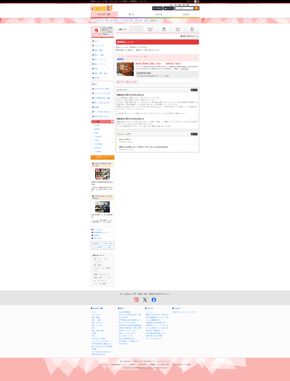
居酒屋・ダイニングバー (100, 274)
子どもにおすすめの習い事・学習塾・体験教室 (131, 315)
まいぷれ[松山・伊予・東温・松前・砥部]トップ (106, 20)
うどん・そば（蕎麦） (100, 284)
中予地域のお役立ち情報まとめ (129, 320)
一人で (108, 277)
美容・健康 (138, 20)
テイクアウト (97, 262)
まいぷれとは (97, 229)
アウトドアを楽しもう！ (154, 338)
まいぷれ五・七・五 (125, 336)
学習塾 (96, 107)
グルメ (96, 41)
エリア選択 (96, 122)
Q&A (192, 29)
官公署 (96, 78)
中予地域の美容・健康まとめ (103, 98)
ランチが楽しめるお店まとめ (103, 112)
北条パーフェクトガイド (127, 333)
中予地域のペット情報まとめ (128, 341)
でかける (158, 14)
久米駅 (96, 140)
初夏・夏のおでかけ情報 (154, 336)
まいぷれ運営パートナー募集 (102, 247)
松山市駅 (97, 125)
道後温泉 (97, 129)
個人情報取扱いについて (101, 232)
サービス (150, 29)
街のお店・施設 (104, 14)
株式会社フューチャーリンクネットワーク (157, 361)
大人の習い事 (123, 317)
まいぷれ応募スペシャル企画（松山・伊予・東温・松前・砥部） (158, 328)
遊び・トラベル (99, 64)
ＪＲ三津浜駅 (98, 144)
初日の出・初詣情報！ (153, 330)
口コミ (178, 29)
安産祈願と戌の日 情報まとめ (156, 322)
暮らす (131, 14)
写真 (164, 29)
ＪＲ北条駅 (97, 151)
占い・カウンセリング (100, 280)
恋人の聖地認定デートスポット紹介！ (158, 317)
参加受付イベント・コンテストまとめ (158, 325)
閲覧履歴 (159, 8)
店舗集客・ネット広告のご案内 (102, 243)
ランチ (95, 271)
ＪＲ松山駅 (97, 136)
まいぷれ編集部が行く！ (154, 320)
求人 (96, 84)
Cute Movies (123, 344)
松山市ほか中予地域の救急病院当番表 (131, 325)
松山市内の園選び (125, 312)
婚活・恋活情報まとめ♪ (126, 338)
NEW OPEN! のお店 (101, 116)
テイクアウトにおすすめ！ (103, 93)
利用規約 (96, 235)
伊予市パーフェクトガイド (128, 330)
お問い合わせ (97, 238)
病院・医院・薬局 (100, 73)
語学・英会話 (97, 265)
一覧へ (195, 89)
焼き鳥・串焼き (98, 277)
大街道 (96, 132)
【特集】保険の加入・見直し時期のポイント (131, 328)
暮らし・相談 (99, 55)
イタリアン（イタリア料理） (102, 268)
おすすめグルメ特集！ (102, 89)
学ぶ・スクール (99, 59)
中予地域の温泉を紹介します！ (156, 333)
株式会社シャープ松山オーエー (133, 361)
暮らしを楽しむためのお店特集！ (103, 346)
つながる (185, 14)
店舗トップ (122, 29)
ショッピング (99, 45)
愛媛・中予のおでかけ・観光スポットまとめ (158, 315)
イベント (149, 312)
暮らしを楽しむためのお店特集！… (103, 103)
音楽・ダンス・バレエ (100, 259)
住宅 (96, 69)
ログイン (170, 8)
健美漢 (146, 20)
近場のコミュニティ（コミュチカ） (185, 312)
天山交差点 (97, 148)
